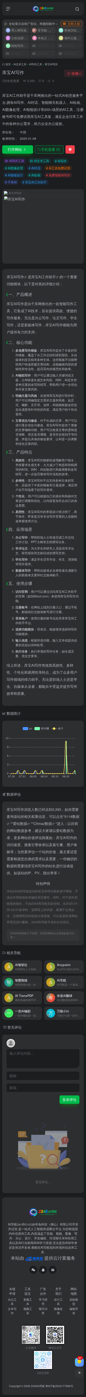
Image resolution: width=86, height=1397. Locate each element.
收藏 (76, 73)
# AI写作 (61, 161)
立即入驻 (74, 23)
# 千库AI (11, 182)
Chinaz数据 (43, 823)
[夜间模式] (79, 1372)
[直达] (39, 967)
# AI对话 (34, 168)
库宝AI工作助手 (43, 276)
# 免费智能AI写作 (58, 175)
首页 (8, 64)
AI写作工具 (35, 64)
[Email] (53, 1270)
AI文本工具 (19, 64)
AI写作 (19, 276)
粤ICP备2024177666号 (59, 1386)
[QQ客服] (43, 1270)
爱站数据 (20, 823)
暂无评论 (14, 1027)
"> (46, 149)
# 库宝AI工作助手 (34, 182)
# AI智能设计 (14, 175)
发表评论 (69, 1099)
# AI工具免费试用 (58, 168)
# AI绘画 (34, 175)
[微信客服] (33, 1270)
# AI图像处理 (14, 168)
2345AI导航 (38, 1386)
